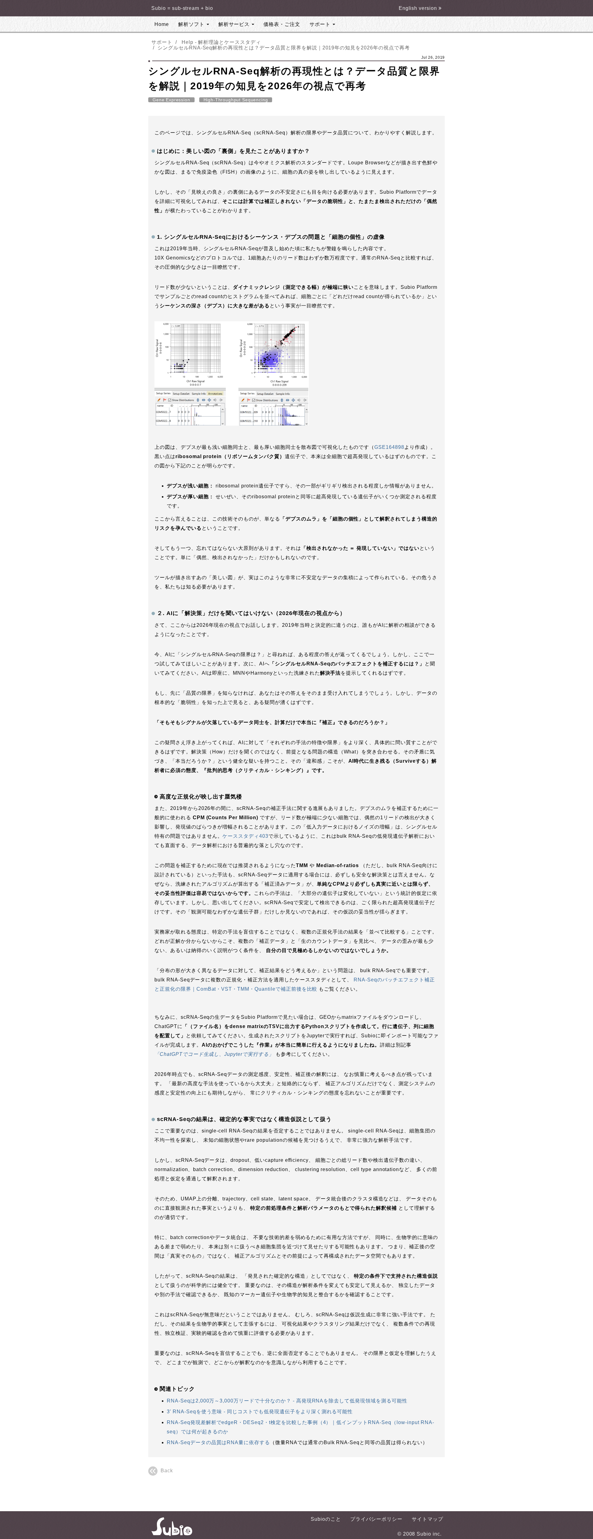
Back (167, 1470)
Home (161, 24)
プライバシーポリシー (376, 1519)
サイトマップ (427, 1519)
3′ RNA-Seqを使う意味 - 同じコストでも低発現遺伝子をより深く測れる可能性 (260, 1411)
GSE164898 (389, 447)
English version (419, 8)
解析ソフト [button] (192, 24)
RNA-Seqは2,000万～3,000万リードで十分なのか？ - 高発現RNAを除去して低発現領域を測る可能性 (287, 1400)
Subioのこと (326, 1519)
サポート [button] (320, 24)
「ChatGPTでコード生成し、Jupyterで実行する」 (214, 1054)
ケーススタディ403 (245, 836)
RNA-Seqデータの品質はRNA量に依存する (218, 1442)
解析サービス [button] (234, 24)
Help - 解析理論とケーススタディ (221, 42)
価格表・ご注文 (281, 24)
